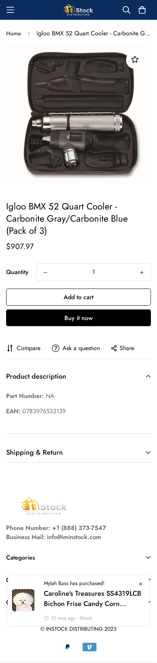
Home (13, 33)
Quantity (17, 272)
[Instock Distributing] (78, 10)
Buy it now (78, 318)
